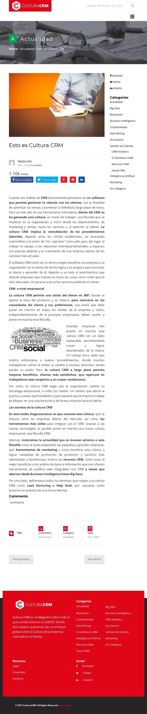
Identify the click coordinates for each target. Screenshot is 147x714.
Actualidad (36, 39)
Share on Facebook (23, 180)
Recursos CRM (120, 164)
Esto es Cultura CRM (36, 145)
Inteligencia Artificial (122, 176)
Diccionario (116, 139)
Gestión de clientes (121, 146)
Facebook (116, 75)
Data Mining (117, 133)
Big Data (115, 108)
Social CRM (118, 170)
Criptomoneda (118, 127)
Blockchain (116, 114)
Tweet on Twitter (49, 180)
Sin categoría (118, 188)
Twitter (116, 82)
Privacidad (19, 672)
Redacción (25, 161)
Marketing (116, 182)
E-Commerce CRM (122, 158)
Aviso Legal (65, 705)
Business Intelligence (122, 121)
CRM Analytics (120, 151)
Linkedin (117, 88)
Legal (16, 666)
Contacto (18, 678)
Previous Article (21, 559)
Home (13, 49)
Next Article (94, 559)
